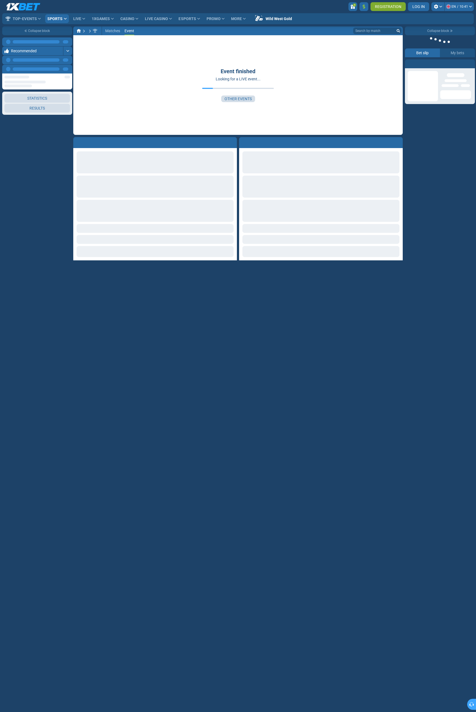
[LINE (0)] (78, 30)
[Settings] (437, 6)
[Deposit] (363, 6)
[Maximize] (67, 41)
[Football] (89, 30)
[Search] (398, 31)
